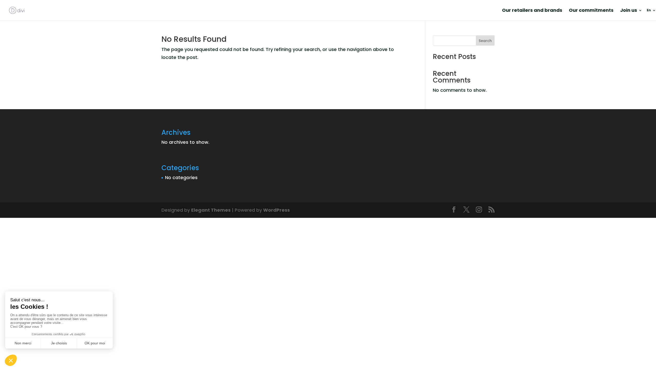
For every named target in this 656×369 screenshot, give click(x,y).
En (649, 10)
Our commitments (591, 10)
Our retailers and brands (532, 10)
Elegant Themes (211, 210)
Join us (628, 10)
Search (485, 40)
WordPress (276, 210)
